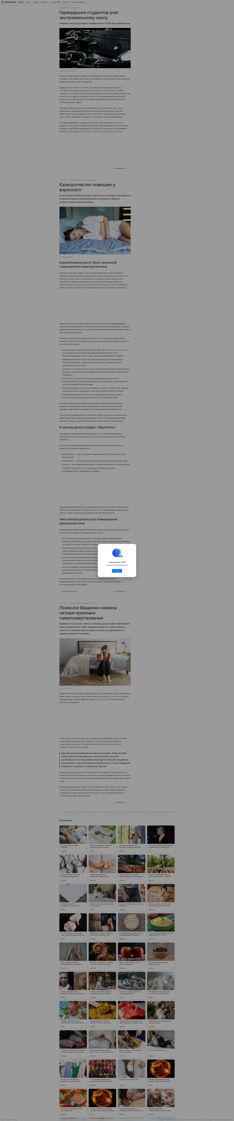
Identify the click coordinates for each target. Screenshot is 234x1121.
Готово (117, 571)
